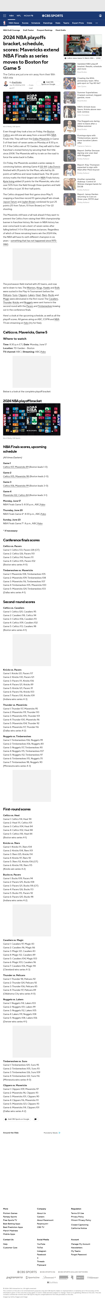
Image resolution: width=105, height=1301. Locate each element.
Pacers (29, 306)
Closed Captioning (79, 1225)
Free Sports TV (10, 1220)
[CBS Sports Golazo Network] (73, 1271)
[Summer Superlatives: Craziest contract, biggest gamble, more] (70, 97)
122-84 (43, 166)
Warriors (31, 287)
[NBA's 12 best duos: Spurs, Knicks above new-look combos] (70, 112)
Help (5, 1244)
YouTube (41, 1244)
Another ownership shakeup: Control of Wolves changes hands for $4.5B (89, 183)
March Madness (10, 1230)
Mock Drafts (61, 30)
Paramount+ (42, 1224)
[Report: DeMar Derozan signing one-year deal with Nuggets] (70, 155)
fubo (26, 322)
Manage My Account (80, 1244)
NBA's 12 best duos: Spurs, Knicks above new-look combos (89, 109)
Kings (39, 287)
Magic (6, 298)
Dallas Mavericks (41, 138)
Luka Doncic (54, 166)
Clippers (22, 295)
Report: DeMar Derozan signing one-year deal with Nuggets (88, 153)
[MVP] (80, 1276)
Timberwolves (45, 306)
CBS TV (40, 1227)
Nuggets (28, 302)
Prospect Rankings (44, 30)
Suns (14, 295)
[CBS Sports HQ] (47, 1271)
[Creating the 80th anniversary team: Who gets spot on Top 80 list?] (70, 83)
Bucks (51, 295)
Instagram (41, 1251)
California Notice (79, 1228)
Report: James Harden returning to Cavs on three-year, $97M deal (87, 196)
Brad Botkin (17, 82)
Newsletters (76, 1247)
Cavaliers (53, 298)
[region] (83, 45)
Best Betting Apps (11, 1224)
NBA (53, 135)
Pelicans (7, 295)
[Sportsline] (33, 1277)
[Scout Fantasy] (93, 1277)
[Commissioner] (66, 1276)
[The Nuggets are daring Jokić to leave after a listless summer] (70, 126)
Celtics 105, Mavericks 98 (16, 476)
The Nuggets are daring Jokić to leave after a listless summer (88, 123)
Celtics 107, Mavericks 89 (16, 467)
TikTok (40, 1247)
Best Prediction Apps (13, 1227)
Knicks (16, 302)
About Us (41, 1213)
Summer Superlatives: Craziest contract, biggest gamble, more (89, 95)
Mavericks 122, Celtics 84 (16, 495)
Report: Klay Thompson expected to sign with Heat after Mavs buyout (88, 167)
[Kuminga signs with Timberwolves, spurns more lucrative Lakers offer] (70, 140)
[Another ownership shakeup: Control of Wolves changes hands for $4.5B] (70, 184)
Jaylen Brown (28, 201)
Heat (38, 295)
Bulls (57, 287)
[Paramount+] (49, 1277)
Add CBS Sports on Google (48, 83)
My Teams (75, 1251)
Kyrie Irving (8, 181)
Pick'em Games (10, 1213)
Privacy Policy (77, 1216)
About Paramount (45, 1220)
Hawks (46, 287)
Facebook (41, 1254)
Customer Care (10, 1247)
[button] (5, 16)
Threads (40, 1261)
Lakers (31, 295)
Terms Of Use (77, 1213)
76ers (44, 295)
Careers (40, 1216)
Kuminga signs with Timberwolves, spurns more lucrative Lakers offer (87, 139)
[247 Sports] (14, 1277)
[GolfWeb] (52, 1282)
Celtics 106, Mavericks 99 (16, 485)
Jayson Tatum (10, 201)
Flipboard (41, 1265)
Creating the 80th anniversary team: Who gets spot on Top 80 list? (89, 80)
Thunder (7, 302)
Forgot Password (79, 1254)
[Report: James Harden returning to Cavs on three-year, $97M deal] (70, 199)
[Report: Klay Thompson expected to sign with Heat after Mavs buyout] (70, 170)
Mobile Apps (9, 1234)
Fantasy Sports (10, 1216)
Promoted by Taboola (51, 1133)
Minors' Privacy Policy (81, 1220)
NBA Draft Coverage (11, 30)
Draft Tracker (28, 30)
